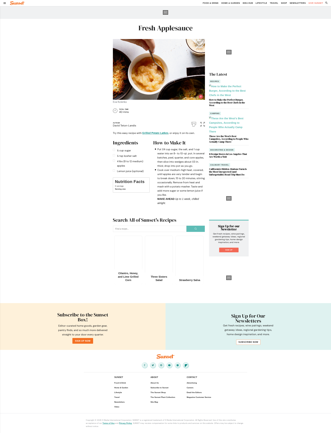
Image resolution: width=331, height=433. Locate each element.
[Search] (195, 229)
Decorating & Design (222, 150)
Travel (274, 3)
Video (116, 407)
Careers (190, 388)
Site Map (154, 402)
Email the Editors (194, 392)
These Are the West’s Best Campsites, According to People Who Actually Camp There (229, 139)
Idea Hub (248, 3)
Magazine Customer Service (199, 397)
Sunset (118, 377)
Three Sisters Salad (159, 278)
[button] (202, 124)
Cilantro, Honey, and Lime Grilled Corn (128, 277)
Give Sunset (316, 3)
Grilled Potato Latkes (155, 133)
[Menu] (4, 3)
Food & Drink (211, 3)
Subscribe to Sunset (159, 388)
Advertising (192, 383)
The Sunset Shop (158, 392)
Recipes (214, 81)
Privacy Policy (125, 423)
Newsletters (298, 3)
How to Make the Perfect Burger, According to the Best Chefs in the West (227, 102)
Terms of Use (109, 423)
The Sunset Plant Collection (163, 397)
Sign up (228, 250)
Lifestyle (261, 3)
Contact (192, 377)
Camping (215, 113)
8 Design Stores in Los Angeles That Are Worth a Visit (228, 155)
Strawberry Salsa (189, 280)
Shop (284, 3)
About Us (155, 383)
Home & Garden (230, 3)
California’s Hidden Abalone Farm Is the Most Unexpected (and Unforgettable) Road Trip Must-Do (228, 171)
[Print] (193, 124)
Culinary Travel (219, 165)
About (154, 377)
